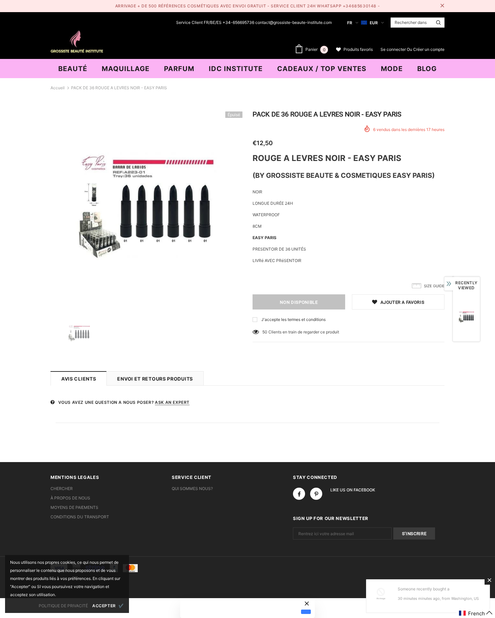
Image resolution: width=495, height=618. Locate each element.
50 (264, 331)
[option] (146, 207)
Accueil (58, 87)
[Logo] (77, 41)
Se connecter (394, 49)
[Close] (489, 580)
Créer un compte (428, 49)
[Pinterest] (316, 494)
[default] (306, 612)
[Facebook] (299, 494)
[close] (442, 6)
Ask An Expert (172, 402)
